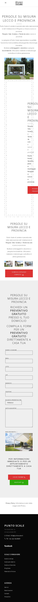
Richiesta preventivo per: (13, 400)
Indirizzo (8, 383)
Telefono (8, 391)
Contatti (6, 593)
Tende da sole (24, 34)
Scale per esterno (9, 562)
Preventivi (7, 596)
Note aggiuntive (10, 408)
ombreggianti (14, 48)
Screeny (15, 34)
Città (7, 366)
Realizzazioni (8, 590)
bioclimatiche (6, 50)
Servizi (6, 587)
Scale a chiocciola (9, 565)
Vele (9, 34)
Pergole (5, 34)
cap (6, 375)
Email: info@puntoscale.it (14, 535)
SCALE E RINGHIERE (12, 554)
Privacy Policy (10, 503)
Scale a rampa (8, 558)
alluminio (24, 48)
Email (7, 358)
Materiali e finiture (9, 571)
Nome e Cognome (11, 350)
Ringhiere (7, 568)
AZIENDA (8, 583)
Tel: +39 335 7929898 (13, 538)
